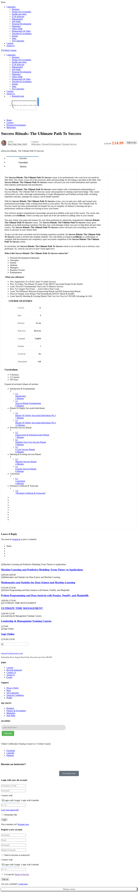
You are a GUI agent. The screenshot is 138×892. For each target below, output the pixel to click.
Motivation (11, 127)
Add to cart (131, 143)
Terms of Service (22, 874)
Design (15, 36)
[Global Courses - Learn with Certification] (8, 50)
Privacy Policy (12, 688)
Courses (9, 43)
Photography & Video (21, 31)
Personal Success (69, 144)
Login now (23, 884)
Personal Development (21, 24)
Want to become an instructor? (17, 855)
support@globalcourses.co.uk (12, 653)
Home (9, 120)
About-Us (10, 675)
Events (9, 677)
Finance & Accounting (21, 12)
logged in (16, 539)
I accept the (16, 874)
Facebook (10, 750)
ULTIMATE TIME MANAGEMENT (22, 608)
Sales (14, 38)
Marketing (16, 26)
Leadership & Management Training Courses (26, 621)
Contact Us (11, 672)
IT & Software (18, 16)
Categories (10, 7)
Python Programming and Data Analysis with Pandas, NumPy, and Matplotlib (45, 595)
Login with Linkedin (30, 800)
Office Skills (17, 29)
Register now (23, 824)
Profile (9, 698)
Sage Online (7, 634)
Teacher (10, 142)
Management (17, 19)
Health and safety (19, 14)
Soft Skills (16, 21)
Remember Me (10, 815)
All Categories (18, 41)
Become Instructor (14, 670)
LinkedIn (10, 753)
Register (15, 96)
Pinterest (10, 755)
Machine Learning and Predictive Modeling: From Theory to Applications (42, 569)
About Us (10, 46)
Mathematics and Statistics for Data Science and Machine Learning (38, 582)
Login (21, 96)
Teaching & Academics (22, 33)
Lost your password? (10, 810)
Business (15, 9)
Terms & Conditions (15, 695)
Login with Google (12, 800)
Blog (8, 690)
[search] (38, 101)
